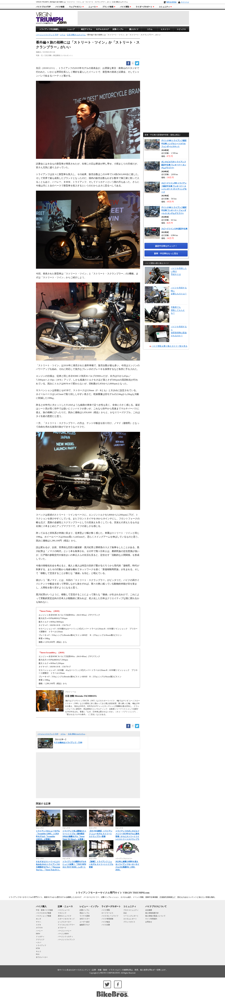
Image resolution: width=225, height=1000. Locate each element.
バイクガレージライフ (109, 916)
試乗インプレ (118, 29)
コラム (149, 29)
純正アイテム (86, 29)
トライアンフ (41, 945)
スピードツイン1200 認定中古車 (174, 229)
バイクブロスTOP (43, 7)
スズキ (38, 925)
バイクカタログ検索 (43, 913)
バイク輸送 (105, 922)
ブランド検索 (107, 7)
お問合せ (148, 922)
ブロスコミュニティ (131, 910)
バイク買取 (124, 7)
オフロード (62, 928)
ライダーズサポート (144, 7)
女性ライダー (85, 919)
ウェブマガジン (75, 7)
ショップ (71, 29)
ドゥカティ (40, 936)
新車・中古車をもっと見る (166, 253)
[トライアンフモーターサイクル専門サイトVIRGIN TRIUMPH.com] (51, 17)
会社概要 (148, 910)
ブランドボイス (129, 922)
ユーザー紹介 (85, 922)
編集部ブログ (85, 925)
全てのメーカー (42, 957)
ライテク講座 (85, 916)
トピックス (181, 29)
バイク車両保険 (107, 919)
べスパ (38, 942)
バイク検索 (59, 7)
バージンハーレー (64, 931)
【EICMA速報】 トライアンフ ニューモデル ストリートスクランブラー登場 (100, 833)
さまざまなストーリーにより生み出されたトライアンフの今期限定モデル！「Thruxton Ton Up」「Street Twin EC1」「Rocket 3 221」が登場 (48, 867)
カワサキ (39, 928)
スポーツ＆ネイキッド (66, 919)
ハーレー (39, 931)
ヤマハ (38, 922)
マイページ (185, 2)
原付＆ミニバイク (64, 916)
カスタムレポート (130, 919)
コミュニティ (164, 7)
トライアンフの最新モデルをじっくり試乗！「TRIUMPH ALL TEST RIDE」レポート (74, 864)
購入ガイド (134, 29)
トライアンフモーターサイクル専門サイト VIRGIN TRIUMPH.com (112, 892)
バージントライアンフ (66, 939)
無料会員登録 (171, 2)
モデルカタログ (102, 29)
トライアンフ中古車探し (49, 29)
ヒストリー (165, 29)
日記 (125, 913)
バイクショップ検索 (43, 916)
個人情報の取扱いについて (155, 916)
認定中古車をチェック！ (166, 246)
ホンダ (38, 919)
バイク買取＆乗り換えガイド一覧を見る (169, 346)
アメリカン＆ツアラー (66, 925)
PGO (37, 954)
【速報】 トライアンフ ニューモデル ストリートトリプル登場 (101, 864)
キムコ (38, 951)
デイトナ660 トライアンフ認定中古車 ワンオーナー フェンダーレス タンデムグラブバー (174, 210)
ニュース (92, 7)
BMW (38, 934)
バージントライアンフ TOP (48, 734)
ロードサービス (107, 913)
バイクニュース (64, 910)
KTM (38, 948)
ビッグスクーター (64, 922)
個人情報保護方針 (152, 913)
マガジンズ (62, 913)
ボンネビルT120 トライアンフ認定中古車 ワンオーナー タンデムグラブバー (173, 165)
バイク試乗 (105, 925)
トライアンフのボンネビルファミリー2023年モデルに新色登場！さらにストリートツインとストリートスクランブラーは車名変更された (127, 836)
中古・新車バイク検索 (44, 910)
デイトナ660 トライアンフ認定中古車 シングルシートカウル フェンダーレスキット (174, 143)
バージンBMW (63, 934)
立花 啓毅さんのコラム (76, 734)
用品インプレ (85, 913)
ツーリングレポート (131, 916)
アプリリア (40, 939)
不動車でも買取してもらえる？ (178, 310)
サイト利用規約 (151, 919)
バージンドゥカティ (65, 936)
